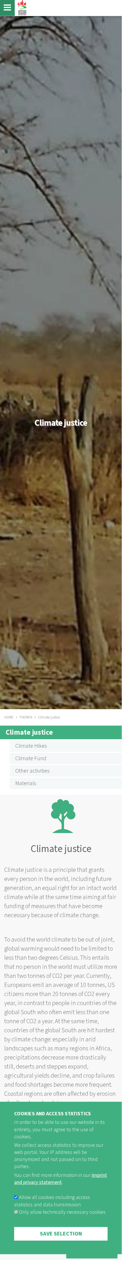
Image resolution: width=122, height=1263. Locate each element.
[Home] (21, 8)
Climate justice (29, 732)
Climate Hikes (31, 746)
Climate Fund (30, 758)
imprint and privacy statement (60, 1179)
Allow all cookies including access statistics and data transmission (52, 1201)
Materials (25, 783)
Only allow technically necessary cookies (62, 1212)
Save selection (61, 1234)
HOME (9, 717)
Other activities (32, 771)
